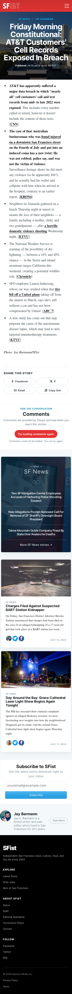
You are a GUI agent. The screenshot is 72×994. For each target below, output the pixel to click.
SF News (24, 19)
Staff (5, 911)
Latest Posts (10, 876)
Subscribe (36, 795)
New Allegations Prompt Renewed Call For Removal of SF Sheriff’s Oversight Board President (36, 515)
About (6, 905)
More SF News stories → (36, 544)
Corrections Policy (13, 922)
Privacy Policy (10, 980)
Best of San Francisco (15, 888)
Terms (6, 986)
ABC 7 (48, 310)
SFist (10, 848)
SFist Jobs (9, 882)
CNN (14, 123)
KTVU (24, 236)
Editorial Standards (14, 916)
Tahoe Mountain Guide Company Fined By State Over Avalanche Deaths (36, 532)
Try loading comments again (36, 434)
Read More (59, 820)
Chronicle (24, 276)
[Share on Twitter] (15, 638)
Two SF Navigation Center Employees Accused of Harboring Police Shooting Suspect (36, 496)
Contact (7, 928)
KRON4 (26, 196)
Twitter (7, 951)
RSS (5, 957)
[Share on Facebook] (21, 638)
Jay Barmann (44, 19)
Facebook (8, 945)
